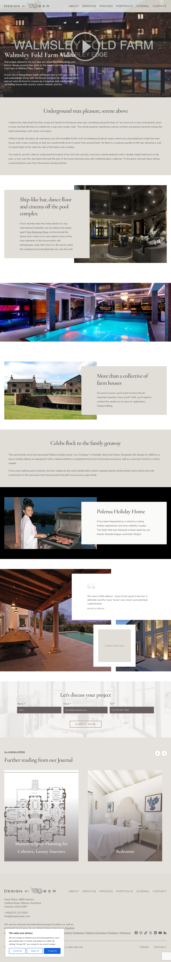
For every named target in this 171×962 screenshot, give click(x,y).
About (74, 6)
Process (106, 6)
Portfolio (124, 6)
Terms (144, 947)
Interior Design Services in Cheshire (55, 928)
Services (89, 6)
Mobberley (78, 933)
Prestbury (113, 933)
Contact (160, 6)
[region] (34, 943)
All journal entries (14, 752)
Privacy (160, 947)
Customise (17, 951)
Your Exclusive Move (37, 232)
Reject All (35, 951)
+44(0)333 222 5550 (16, 912)
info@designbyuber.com (17, 916)
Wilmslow (125, 933)
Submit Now (85, 724)
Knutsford (66, 933)
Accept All (52, 951)
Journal (143, 6)
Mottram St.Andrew (96, 933)
